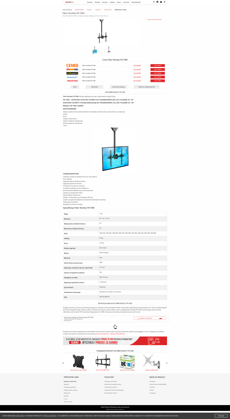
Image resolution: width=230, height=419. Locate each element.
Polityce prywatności (49, 415)
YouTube (152, 387)
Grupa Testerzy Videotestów (158, 384)
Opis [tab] (74, 87)
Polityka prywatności (70, 387)
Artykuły (112, 2)
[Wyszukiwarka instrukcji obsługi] (115, 341)
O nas (65, 399)
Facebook (152, 381)
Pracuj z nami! (68, 402)
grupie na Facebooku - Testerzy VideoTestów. (110, 334)
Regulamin (67, 393)
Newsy (119, 2)
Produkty (97, 2)
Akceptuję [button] (221, 415)
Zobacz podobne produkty (154, 19)
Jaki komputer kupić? (110, 393)
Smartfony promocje (110, 387)
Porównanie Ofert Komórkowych (114, 390)
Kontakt (66, 396)
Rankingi (89, 2)
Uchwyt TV (98, 9)
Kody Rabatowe (136, 2)
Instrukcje (126, 2)
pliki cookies (20, 415)
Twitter (152, 390)
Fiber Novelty (108, 9)
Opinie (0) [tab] (94, 87)
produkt (89, 9)
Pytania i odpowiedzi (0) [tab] (147, 87)
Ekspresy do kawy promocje (112, 384)
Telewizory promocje (110, 381)
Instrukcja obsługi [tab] (118, 87)
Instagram (153, 393)
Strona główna (79, 9)
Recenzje (105, 2)
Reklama (66, 384)
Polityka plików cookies (70, 390)
